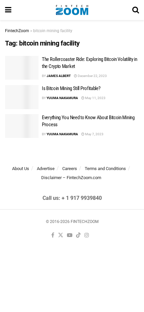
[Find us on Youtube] (69, 235)
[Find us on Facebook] (52, 235)
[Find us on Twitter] (60, 235)
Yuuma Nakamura (62, 98)
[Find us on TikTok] (78, 235)
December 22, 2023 (92, 76)
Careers (69, 168)
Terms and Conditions (105, 168)
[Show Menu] (8, 10)
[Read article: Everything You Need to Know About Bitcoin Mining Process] (22, 126)
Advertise (46, 168)
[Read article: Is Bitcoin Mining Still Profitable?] (22, 97)
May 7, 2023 (93, 134)
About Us (20, 168)
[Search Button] (135, 10)
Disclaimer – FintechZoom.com (71, 177)
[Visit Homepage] (72, 10)
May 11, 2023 (94, 98)
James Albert (59, 76)
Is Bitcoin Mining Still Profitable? (71, 88)
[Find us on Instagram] (86, 235)
